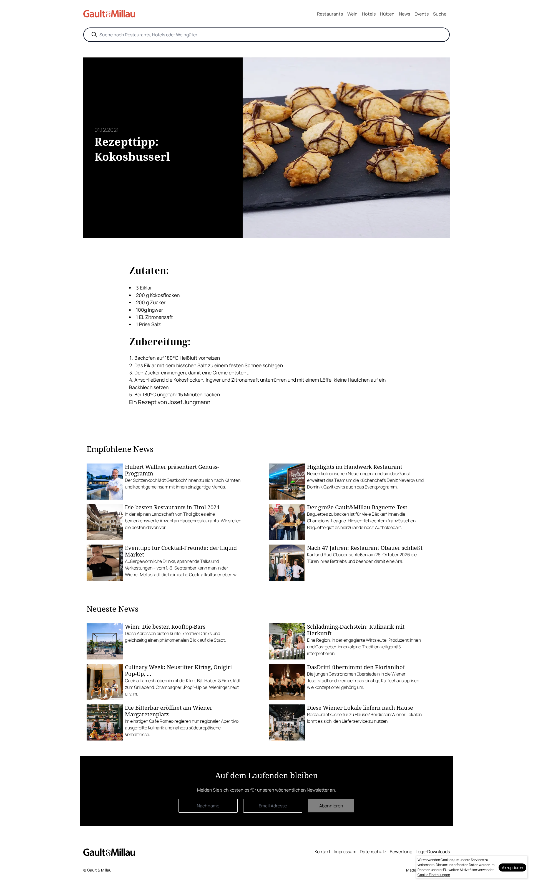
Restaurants (330, 14)
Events (421, 14)
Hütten (387, 14)
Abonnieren (331, 806)
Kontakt (322, 851)
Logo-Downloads (433, 851)
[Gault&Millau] (109, 852)
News (404, 14)
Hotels (369, 14)
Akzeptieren (512, 867)
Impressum (345, 851)
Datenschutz (373, 851)
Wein (352, 14)
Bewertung (401, 851)
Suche (439, 14)
